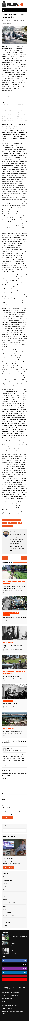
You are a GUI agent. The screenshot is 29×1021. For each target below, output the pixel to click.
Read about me (8, 867)
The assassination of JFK (11, 676)
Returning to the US (8, 915)
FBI (4, 893)
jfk (20, 522)
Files (4, 896)
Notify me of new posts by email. (10, 814)
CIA (4, 883)
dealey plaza (13, 522)
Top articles (6, 922)
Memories (22, 581)
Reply (4, 765)
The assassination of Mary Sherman (14, 617)
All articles (5, 22)
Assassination (11, 22)
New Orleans (6, 583)
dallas (5, 522)
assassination (7, 520)
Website (4, 799)
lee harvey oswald (8, 525)
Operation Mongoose (7, 1008)
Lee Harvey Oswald (6, 23)
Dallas (16, 22)
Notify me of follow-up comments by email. (13, 811)
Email (3, 793)
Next (23, 558)
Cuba (4, 886)
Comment (4, 778)
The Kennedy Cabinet (10, 704)
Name (3, 787)
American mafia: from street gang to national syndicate (13, 1012)
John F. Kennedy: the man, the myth (10, 995)
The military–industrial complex (12, 731)
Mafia (4, 906)
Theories (12, 728)
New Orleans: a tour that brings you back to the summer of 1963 (13, 988)
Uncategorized (6, 925)
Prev (6, 558)
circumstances (16, 520)
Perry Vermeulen (6, 20)
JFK (19, 22)
